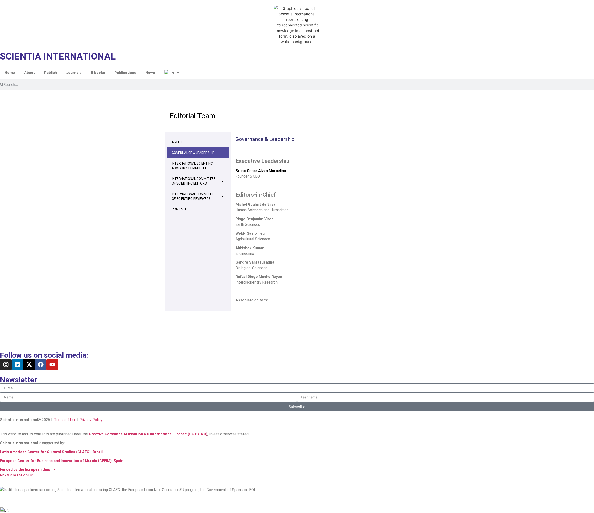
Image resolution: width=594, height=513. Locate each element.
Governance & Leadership (193, 153)
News (150, 72)
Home (10, 72)
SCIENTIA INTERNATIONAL (58, 56)
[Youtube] (52, 364)
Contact (179, 209)
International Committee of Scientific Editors (194, 181)
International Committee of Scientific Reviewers (194, 196)
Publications (125, 72)
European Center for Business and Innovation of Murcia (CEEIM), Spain (61, 461)
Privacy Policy (91, 419)
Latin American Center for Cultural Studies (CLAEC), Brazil (51, 452)
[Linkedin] (17, 364)
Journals (73, 72)
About (29, 72)
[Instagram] (6, 364)
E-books (98, 72)
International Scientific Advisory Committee (192, 166)
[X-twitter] (29, 364)
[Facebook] (40, 364)
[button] (297, 510)
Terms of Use (64, 419)
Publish (50, 72)
